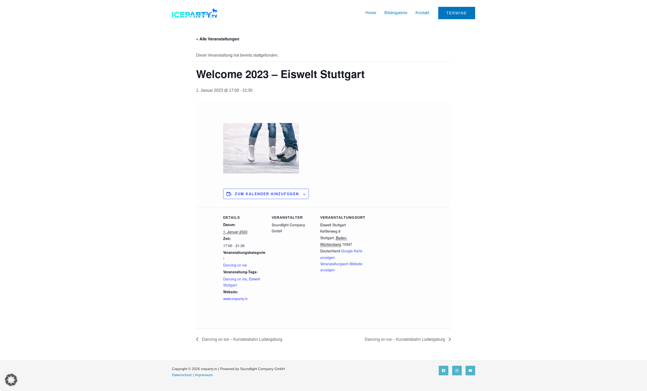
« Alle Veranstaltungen (217, 39)
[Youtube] (470, 370)
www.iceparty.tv (235, 298)
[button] (456, 13)
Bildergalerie (395, 13)
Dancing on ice (235, 264)
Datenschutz (182, 375)
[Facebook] (443, 370)
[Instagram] (457, 370)
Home (370, 13)
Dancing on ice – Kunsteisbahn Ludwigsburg (241, 339)
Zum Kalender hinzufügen (267, 193)
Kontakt (422, 13)
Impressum (204, 375)
